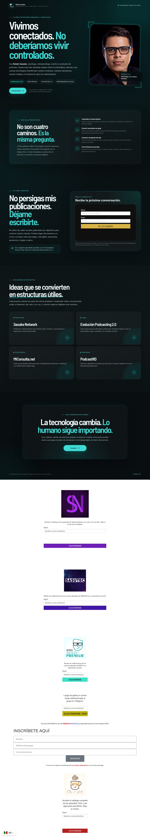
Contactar (73, 448)
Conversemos (16, 91)
